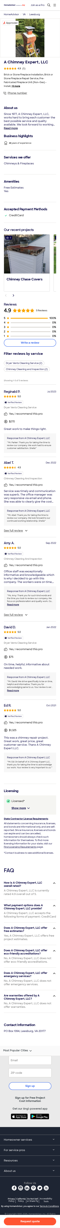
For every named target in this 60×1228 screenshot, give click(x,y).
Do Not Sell (32, 1200)
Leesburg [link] (34, 14)
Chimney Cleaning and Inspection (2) (27, 369)
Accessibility (46, 1200)
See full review (13, 530)
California (20, 1200)
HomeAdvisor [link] (11, 14)
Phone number (17, 93)
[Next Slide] (13, 295)
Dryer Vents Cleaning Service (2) (24, 363)
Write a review (30, 342)
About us (10, 1171)
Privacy (11, 1200)
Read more (11, 128)
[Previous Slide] (6, 295)
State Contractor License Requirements (26, 818)
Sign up (30, 1086)
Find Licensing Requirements (20, 847)
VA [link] (24, 14)
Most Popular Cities (15, 1050)
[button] (27, 263)
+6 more (15, 86)
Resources (11, 1160)
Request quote (30, 1221)
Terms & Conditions (49, 1206)
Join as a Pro (37, 5)
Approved (11, 22)
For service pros (14, 1150)
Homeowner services (18, 1139)
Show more (19, 808)
